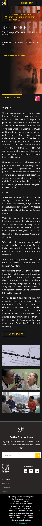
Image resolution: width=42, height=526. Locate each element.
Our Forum (6, 488)
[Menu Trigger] (38, 11)
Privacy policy (23, 523)
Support (5, 492)
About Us (5, 484)
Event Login (27, 3)
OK (15, 523)
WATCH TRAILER (16, 334)
